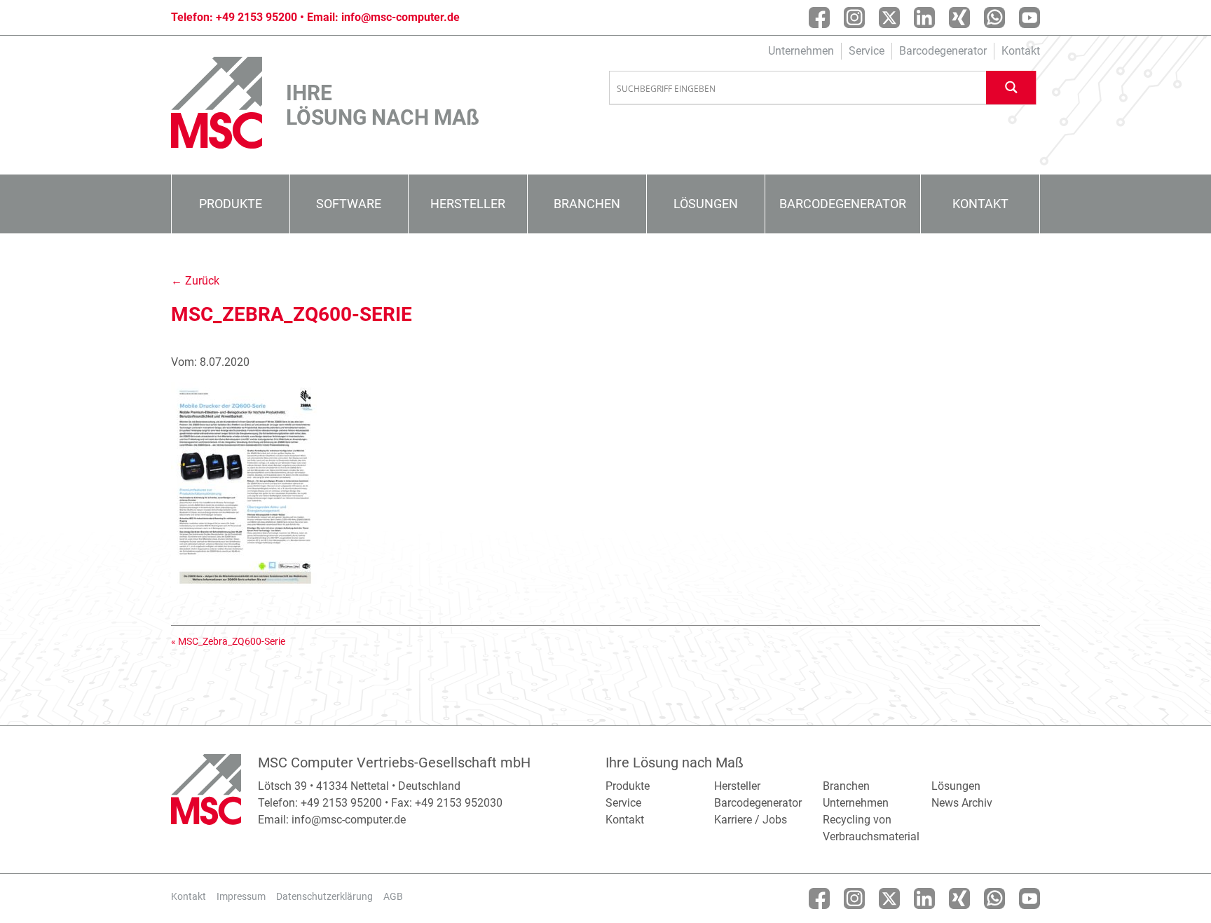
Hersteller (467, 203)
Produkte (230, 203)
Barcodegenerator (943, 50)
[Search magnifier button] (1011, 87)
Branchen (587, 203)
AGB (393, 896)
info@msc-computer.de (400, 17)
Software (348, 203)
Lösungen (705, 203)
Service (866, 50)
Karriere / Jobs (750, 819)
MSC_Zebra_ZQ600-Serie (231, 641)
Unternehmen (801, 50)
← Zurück (195, 280)
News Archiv (961, 802)
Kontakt (1020, 50)
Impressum (241, 896)
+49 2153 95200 (256, 17)
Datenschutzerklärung (324, 896)
